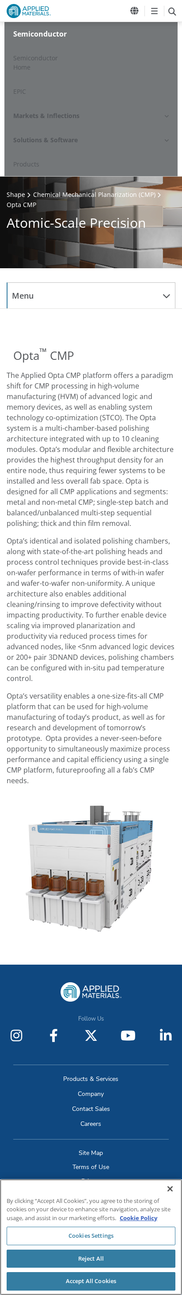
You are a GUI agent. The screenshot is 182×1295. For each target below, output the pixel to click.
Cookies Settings (91, 1236)
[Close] (170, 1189)
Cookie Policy (138, 1218)
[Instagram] (16, 1035)
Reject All (91, 1258)
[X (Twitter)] (91, 1035)
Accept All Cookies (91, 1281)
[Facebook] (54, 1035)
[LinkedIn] (165, 1035)
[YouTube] (128, 1035)
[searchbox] (172, 11)
